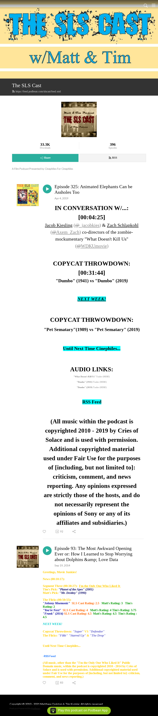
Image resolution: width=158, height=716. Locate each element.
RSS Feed (91, 401)
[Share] (74, 531)
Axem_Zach (65, 232)
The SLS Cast (26, 85)
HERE (106, 377)
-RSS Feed (49, 656)
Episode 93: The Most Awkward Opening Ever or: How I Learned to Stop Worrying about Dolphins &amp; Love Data (93, 554)
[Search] (145, 5)
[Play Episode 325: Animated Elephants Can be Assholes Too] (47, 189)
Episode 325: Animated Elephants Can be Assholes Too (93, 189)
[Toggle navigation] (153, 5)
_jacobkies (87, 225)
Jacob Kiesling (58, 225)
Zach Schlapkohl (123, 225)
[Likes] (44, 532)
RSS (114, 157)
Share (47, 157)
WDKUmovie (92, 245)
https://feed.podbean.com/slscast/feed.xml (38, 91)
